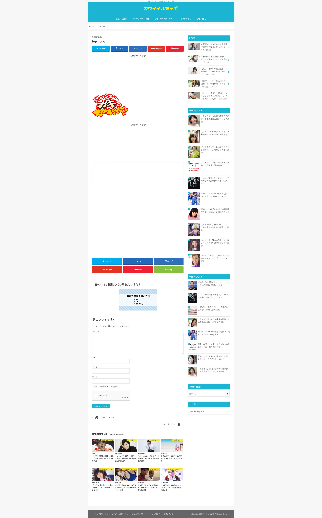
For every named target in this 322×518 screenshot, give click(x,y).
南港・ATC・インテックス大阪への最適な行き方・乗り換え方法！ (214, 345)
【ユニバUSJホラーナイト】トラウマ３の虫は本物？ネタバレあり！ (215, 181)
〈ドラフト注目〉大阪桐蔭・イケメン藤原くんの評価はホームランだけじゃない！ (214, 96)
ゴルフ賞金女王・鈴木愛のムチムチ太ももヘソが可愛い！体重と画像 (215, 150)
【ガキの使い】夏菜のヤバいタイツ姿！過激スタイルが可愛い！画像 (215, 227)
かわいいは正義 (208, 514)
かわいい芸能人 (121, 19)
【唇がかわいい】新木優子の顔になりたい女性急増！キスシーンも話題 (214, 84)
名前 (94, 357)
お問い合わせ (201, 19)
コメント (95, 331)
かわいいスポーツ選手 (141, 19)
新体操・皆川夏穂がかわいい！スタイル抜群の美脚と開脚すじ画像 (214, 283)
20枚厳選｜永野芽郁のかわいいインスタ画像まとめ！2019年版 (214, 59)
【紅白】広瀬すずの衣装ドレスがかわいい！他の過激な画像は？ (214, 71)
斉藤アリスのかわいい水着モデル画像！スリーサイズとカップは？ (213, 357)
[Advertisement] (138, 75)
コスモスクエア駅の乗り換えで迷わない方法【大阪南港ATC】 (215, 164)
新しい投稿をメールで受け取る (106, 387)
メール (94, 367)
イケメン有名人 (185, 19)
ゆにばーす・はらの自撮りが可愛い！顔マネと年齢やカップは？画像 (215, 243)
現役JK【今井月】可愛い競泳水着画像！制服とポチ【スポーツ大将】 (215, 258)
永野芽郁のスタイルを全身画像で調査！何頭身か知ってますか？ (214, 47)
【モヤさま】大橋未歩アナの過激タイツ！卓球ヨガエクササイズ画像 (215, 119)
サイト (94, 377)
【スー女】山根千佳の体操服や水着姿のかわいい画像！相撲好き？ (215, 133)
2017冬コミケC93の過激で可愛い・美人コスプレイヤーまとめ (214, 195)
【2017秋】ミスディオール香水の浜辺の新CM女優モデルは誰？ (213, 308)
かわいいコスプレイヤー (164, 19)
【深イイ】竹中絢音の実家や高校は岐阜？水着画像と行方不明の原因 (214, 320)
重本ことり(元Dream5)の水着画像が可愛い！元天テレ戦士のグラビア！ (215, 212)
